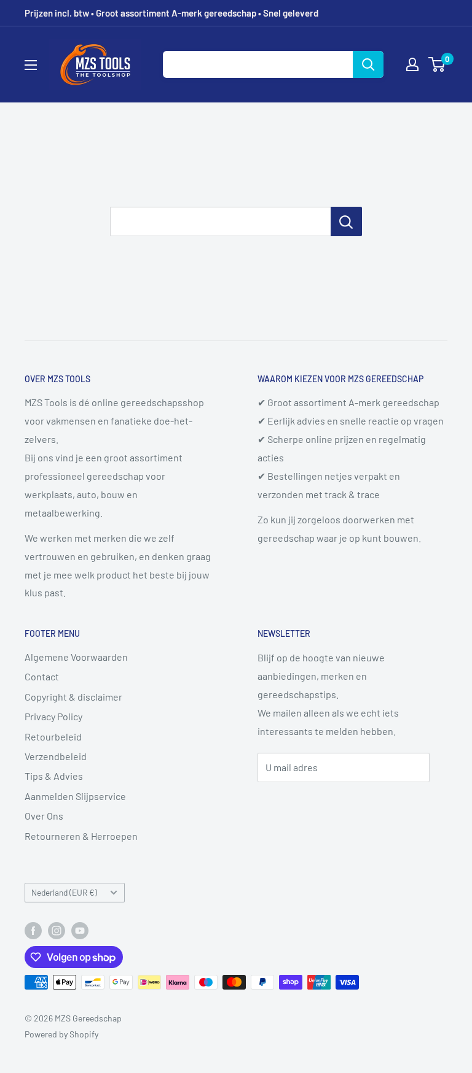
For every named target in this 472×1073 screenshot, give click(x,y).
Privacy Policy (53, 716)
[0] (437, 64)
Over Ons (44, 815)
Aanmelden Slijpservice (75, 796)
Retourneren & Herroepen (81, 836)
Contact (42, 676)
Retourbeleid (53, 736)
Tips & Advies (54, 776)
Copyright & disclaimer (73, 696)
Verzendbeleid (56, 756)
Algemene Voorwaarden (76, 657)
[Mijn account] (412, 64)
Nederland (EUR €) (64, 892)
